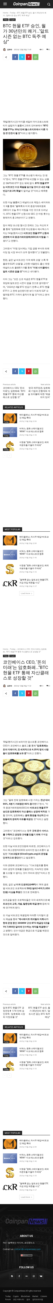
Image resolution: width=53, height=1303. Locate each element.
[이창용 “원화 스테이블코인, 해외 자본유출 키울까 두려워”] (10, 446)
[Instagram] (34, 1276)
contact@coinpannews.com (27, 1249)
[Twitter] (22, 57)
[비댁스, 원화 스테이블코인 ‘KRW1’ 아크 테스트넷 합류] (10, 432)
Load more (25, 593)
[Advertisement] (26, 90)
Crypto (12, 20)
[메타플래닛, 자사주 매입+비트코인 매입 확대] (10, 418)
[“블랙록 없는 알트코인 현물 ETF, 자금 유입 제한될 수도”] (10, 583)
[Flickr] (26, 1276)
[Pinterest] (29, 57)
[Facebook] (15, 57)
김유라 (9, 49)
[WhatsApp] (35, 57)
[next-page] (9, 456)
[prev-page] (5, 456)
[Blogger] (12, 1276)
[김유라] (5, 49)
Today (12, 12)
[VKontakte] (41, 1276)
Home (5, 12)
